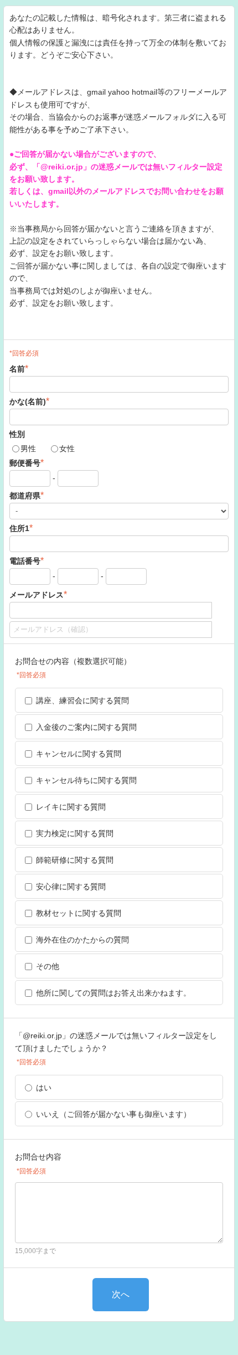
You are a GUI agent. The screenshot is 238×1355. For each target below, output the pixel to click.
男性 (28, 448)
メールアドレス (38, 594)
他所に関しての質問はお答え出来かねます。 (113, 992)
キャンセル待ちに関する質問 (86, 780)
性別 (17, 434)
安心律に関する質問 (71, 886)
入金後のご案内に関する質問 (86, 727)
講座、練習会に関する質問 (82, 700)
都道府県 (26, 495)
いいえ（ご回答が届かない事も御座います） (113, 1114)
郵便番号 (26, 462)
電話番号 (26, 560)
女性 (67, 448)
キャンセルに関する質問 (78, 753)
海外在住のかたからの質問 (82, 939)
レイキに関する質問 (71, 806)
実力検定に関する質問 (74, 833)
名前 (18, 368)
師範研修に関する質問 (74, 860)
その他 (47, 966)
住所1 (21, 528)
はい (43, 1087)
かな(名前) (29, 401)
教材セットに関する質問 (78, 913)
